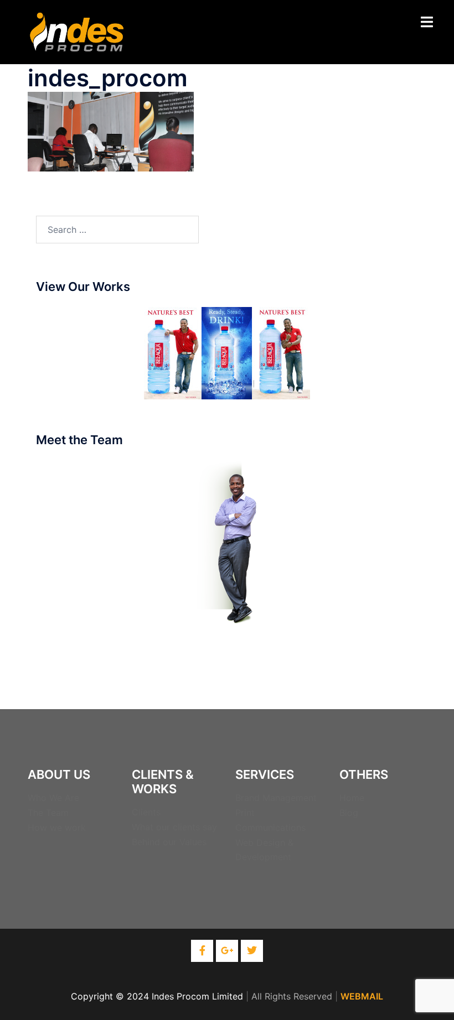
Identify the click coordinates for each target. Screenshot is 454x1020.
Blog (348, 812)
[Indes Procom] (77, 31)
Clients (146, 812)
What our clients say (174, 826)
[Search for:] (117, 229)
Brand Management (276, 797)
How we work (57, 827)
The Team (48, 812)
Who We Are (53, 797)
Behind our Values (169, 841)
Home (351, 797)
